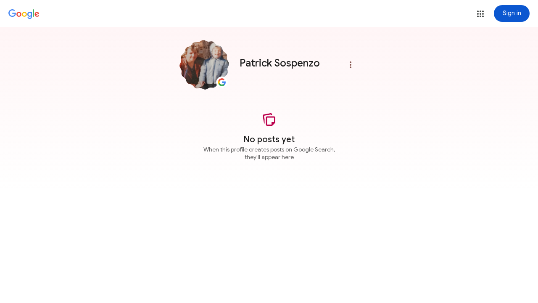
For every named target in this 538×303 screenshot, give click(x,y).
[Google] (24, 14)
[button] (480, 13)
